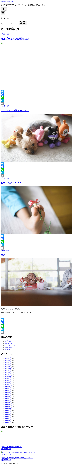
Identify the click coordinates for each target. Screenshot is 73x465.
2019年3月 (8, 398)
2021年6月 (8, 374)
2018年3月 (8, 422)
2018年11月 (8, 406)
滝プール (8, 341)
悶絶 (3, 255)
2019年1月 (8, 402)
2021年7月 (8, 372)
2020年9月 (8, 378)
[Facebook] (36, 94)
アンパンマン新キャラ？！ (15, 110)
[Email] (36, 103)
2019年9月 (8, 388)
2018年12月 (8, 404)
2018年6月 (8, 416)
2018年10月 (8, 408)
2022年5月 (8, 358)
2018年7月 (8, 414)
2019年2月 (8, 400)
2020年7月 (8, 382)
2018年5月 (8, 418)
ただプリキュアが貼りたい (15, 38)
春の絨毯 (8, 349)
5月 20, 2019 (5, 34)
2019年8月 (8, 390)
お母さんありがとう (11, 182)
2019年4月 (8, 396)
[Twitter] (36, 91)
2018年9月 (8, 410)
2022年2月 (8, 364)
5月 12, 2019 (5, 178)
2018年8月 (8, 412)
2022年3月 (8, 362)
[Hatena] (36, 100)
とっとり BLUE (10, 345)
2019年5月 (8, 394)
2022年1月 (8, 366)
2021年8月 (8, 370)
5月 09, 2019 (5, 250)
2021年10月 (8, 368)
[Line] (36, 97)
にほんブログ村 (6, 449)
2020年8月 (8, 380)
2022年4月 (8, 360)
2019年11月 (8, 386)
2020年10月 (8, 376)
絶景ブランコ (9, 343)
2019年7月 (8, 392)
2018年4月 (8, 420)
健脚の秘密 (8, 347)
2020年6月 (8, 384)
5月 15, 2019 (5, 106)
